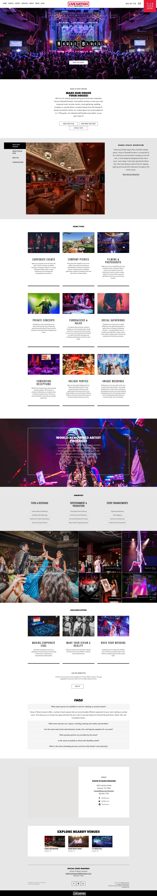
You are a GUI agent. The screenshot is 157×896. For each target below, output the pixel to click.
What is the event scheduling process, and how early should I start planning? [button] (78, 746)
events (17, 3)
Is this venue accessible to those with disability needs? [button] (78, 741)
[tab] (78, 706)
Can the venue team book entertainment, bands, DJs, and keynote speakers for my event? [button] (78, 729)
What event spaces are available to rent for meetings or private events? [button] (78, 707)
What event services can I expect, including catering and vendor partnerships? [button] (78, 724)
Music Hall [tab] (16, 158)
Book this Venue (78, 62)
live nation (42, 882)
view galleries (39, 575)
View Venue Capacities (131, 174)
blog (42, 3)
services (25, 3)
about (31, 3)
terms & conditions (123, 884)
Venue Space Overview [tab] (16, 146)
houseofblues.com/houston (104, 791)
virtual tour (78, 128)
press (37, 3)
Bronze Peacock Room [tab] (17, 152)
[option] (43, 260)
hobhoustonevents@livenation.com (78, 874)
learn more (78, 463)
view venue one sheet (88, 124)
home (5, 3)
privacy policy (125, 882)
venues (11, 3)
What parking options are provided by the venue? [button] (78, 735)
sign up (77, 686)
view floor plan (68, 124)
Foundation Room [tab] (18, 162)
